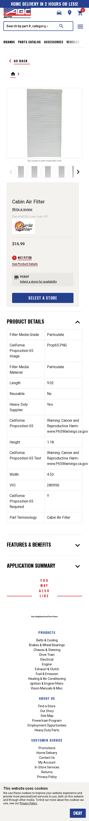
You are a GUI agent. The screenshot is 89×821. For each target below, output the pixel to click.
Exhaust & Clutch (47, 669)
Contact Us (47, 757)
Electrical (46, 659)
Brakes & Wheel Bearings (47, 645)
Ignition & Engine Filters (46, 683)
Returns (47, 772)
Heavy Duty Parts (47, 730)
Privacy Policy (47, 777)
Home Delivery (47, 753)
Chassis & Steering (47, 650)
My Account (46, 762)
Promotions (47, 748)
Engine (47, 664)
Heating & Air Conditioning (47, 679)
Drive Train (47, 654)
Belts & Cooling (47, 640)
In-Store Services (47, 767)
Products (46, 632)
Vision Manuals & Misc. (47, 688)
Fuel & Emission (47, 674)
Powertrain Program (47, 720)
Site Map (47, 716)
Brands (9, 41)
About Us (47, 698)
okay (77, 813)
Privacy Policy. (28, 803)
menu (80, 26)
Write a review (22, 209)
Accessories (53, 41)
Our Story (47, 711)
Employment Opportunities (47, 725)
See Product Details (25, 264)
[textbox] (27, 26)
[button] (59, 13)
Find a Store (46, 706)
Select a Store (42, 298)
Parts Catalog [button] (29, 41)
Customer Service (47, 740)
